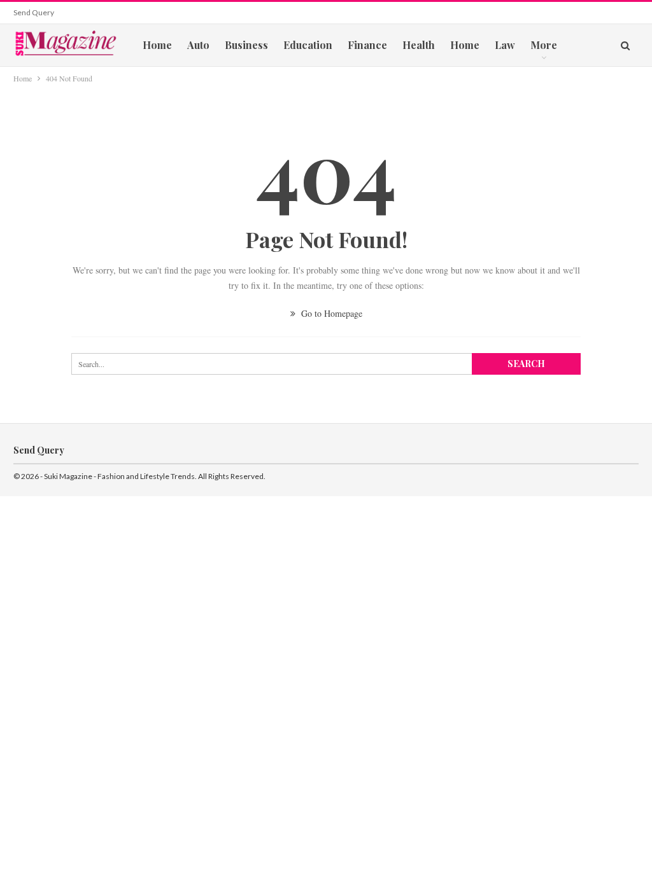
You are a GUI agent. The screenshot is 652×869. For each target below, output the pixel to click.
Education (307, 45)
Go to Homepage (330, 313)
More (543, 45)
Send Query (33, 12)
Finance (367, 45)
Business (246, 45)
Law (505, 45)
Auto (198, 45)
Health (418, 45)
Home (157, 45)
